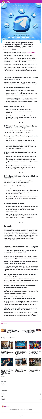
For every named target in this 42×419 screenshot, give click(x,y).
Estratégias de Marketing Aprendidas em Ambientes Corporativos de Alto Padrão (21, 353)
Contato (21, 409)
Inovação (3, 396)
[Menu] (39, 1)
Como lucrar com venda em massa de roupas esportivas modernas (35, 352)
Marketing (3, 398)
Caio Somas (4, 323)
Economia (3, 394)
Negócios (3, 399)
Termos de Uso (12, 409)
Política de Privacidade (28, 409)
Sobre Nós (17, 409)
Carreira (2, 393)
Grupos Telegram (31, 52)
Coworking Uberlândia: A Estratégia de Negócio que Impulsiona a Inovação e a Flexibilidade (34, 369)
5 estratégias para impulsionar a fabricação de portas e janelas (7, 352)
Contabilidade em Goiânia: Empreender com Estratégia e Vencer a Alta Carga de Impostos (20, 369)
